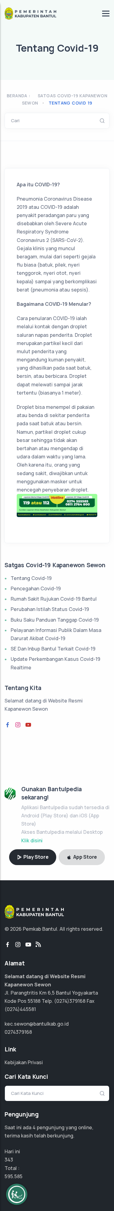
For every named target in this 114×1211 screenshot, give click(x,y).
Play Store (35, 857)
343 (9, 1159)
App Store (84, 857)
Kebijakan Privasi (24, 1062)
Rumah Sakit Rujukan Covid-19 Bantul (54, 598)
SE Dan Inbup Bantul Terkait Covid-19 (53, 648)
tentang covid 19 (70, 103)
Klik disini (32, 840)
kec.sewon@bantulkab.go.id (37, 1023)
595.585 (13, 1176)
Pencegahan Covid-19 (36, 588)
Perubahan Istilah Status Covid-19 (50, 609)
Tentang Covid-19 (31, 578)
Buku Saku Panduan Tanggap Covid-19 (55, 619)
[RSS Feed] (38, 944)
